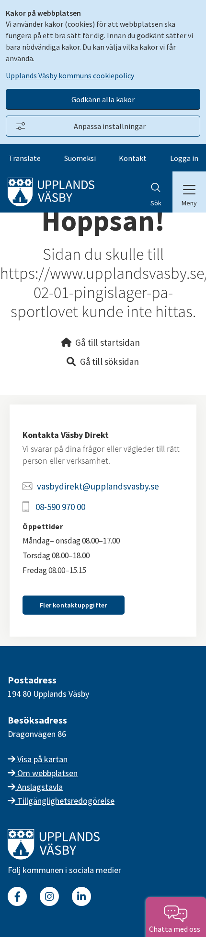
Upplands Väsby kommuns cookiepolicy (70, 75)
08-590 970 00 (60, 506)
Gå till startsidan (107, 342)
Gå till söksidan (109, 361)
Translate (25, 158)
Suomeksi (80, 158)
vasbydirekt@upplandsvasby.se (98, 486)
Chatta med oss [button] (176, 929)
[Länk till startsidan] (54, 856)
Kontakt (133, 158)
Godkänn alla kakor (103, 99)
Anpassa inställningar (110, 126)
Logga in (184, 158)
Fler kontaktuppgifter (73, 605)
